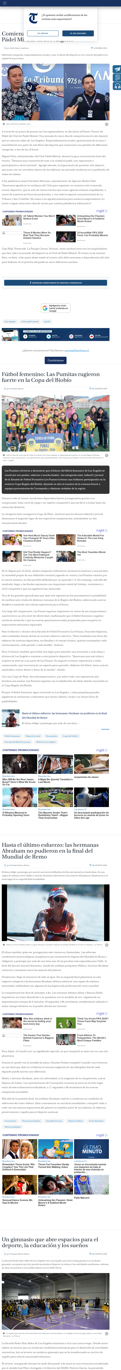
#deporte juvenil (33, 736)
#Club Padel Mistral (29, 321)
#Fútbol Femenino (12, 736)
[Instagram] (77, 337)
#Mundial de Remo (54, 1121)
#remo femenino (96, 1121)
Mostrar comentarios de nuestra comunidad (57, 283)
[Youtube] (98, 337)
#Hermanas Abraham (31, 1121)
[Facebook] (34, 337)
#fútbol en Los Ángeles (45, 742)
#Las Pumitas (51, 736)
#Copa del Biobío (70, 736)
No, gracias (42, 33)
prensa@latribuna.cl (77, 350)
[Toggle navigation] (5, 3)
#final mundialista (13, 1127)
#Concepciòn (10, 1121)
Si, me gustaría (78, 33)
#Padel (47, 321)
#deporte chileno (75, 1121)
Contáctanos (56, 360)
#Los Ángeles (10, 321)
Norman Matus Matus (20, 865)
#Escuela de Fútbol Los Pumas (17, 742)
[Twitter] (55, 337)
